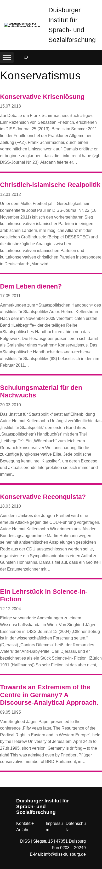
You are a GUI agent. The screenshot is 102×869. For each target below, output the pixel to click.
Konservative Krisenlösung (42, 96)
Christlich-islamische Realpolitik (50, 184)
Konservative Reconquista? (43, 496)
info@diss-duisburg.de (65, 854)
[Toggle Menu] (7, 57)
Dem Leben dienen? (31, 286)
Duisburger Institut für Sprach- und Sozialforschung (42, 806)
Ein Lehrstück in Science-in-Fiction (43, 595)
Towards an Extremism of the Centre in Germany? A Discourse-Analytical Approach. (49, 695)
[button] (98, 5)
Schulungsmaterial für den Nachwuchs (41, 391)
